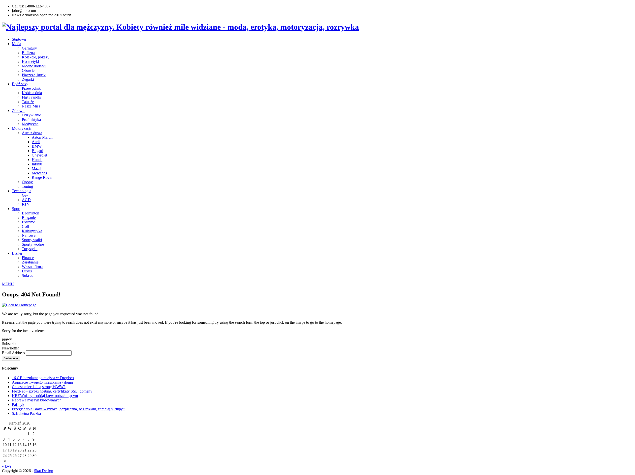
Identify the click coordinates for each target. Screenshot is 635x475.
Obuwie (28, 70)
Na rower (29, 235)
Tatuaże (28, 102)
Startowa (19, 39)
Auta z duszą (32, 133)
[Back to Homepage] (19, 305)
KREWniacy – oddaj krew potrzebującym (45, 396)
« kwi (6, 466)
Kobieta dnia (32, 93)
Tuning (27, 186)
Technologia (21, 191)
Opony (27, 182)
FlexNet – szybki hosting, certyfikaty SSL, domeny (52, 391)
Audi (36, 142)
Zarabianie (30, 262)
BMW (37, 146)
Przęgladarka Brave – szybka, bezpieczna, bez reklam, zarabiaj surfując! (68, 409)
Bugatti (37, 151)
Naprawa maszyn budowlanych (37, 400)
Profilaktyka (31, 119)
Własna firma (32, 266)
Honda (37, 160)
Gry (25, 195)
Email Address (14, 353)
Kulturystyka (32, 231)
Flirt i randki (31, 97)
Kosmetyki (30, 61)
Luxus (27, 271)
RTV (26, 204)
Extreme (28, 222)
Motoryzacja (22, 128)
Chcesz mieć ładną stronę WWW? (38, 387)
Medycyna (30, 124)
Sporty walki (32, 240)
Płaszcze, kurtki (34, 75)
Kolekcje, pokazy (35, 57)
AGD (26, 200)
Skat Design (43, 471)
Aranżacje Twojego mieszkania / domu (42, 382)
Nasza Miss (31, 106)
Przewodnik (31, 88)
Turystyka (29, 249)
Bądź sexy (20, 84)
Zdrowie (18, 110)
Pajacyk (18, 404)
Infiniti (37, 164)
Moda (16, 44)
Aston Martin (42, 137)
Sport (16, 209)
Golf (25, 226)
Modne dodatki (34, 66)
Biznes (17, 253)
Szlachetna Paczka (26, 413)
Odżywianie (31, 115)
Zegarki (28, 79)
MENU (8, 284)
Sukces (27, 275)
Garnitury (29, 48)
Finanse (28, 258)
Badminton (30, 213)
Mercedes (39, 173)
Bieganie (29, 217)
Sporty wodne (33, 244)
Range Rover (42, 177)
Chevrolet (39, 155)
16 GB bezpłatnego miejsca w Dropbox (43, 378)
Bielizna (28, 53)
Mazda (37, 168)
